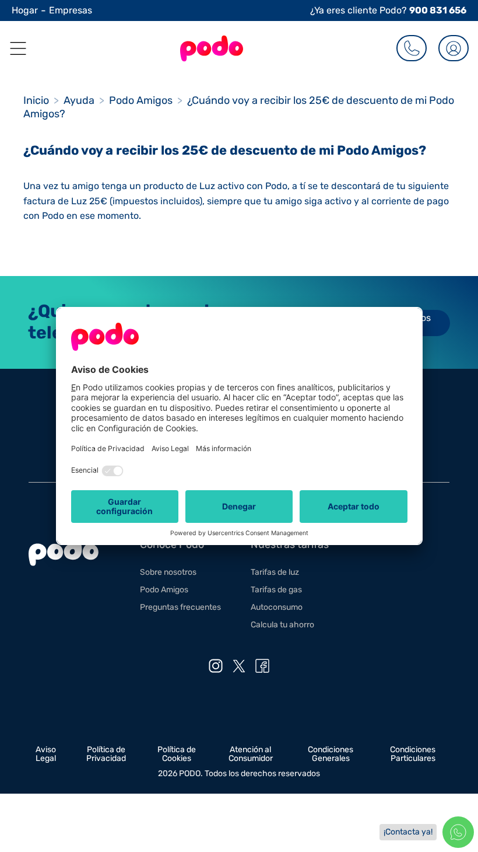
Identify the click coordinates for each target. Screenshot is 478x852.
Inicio (36, 100)
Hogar (25, 10)
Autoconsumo (277, 607)
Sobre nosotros (168, 572)
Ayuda (79, 100)
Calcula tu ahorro (282, 625)
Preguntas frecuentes (180, 607)
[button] (13, 48)
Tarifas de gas (276, 590)
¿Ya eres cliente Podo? (388, 10)
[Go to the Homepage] (211, 48)
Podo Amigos (141, 100)
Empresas (70, 10)
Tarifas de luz (275, 572)
